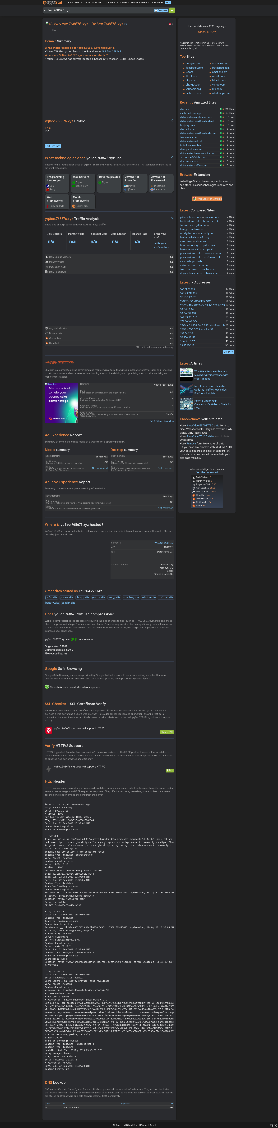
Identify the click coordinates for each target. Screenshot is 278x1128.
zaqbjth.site (68, 602)
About (153, 1125)
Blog (136, 1125)
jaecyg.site (114, 597)
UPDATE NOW (207, 32)
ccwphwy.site (131, 597)
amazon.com (219, 72)
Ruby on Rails (57, 206)
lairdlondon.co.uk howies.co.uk (199, 221)
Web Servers (81, 177)
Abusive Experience (67, 482)
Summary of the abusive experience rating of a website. (75, 488)
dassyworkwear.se (191, 149)
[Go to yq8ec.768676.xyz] (125, 24)
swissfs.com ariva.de (194, 265)
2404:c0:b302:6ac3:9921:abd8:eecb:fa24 (204, 325)
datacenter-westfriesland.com (198, 133)
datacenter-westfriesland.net (197, 121)
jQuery (131, 189)
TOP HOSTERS (109, 2)
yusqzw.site (98, 597)
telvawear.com (188, 137)
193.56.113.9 (187, 333)
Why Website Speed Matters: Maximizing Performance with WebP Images (211, 375)
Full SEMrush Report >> (162, 421)
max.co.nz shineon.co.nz (196, 241)
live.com (217, 89)
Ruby (52, 189)
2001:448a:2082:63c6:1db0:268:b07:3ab (204, 305)
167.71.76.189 (187, 289)
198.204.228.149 (111, 51)
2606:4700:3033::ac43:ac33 (196, 329)
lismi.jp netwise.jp (191, 229)
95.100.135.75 (188, 297)
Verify (64, 746)
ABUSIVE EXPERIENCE (139, 2)
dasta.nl (184, 109)
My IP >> (228, 352)
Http (55, 781)
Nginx (79, 182)
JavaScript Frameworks (159, 178)
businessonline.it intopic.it (196, 249)
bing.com (191, 80)
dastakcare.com (189, 161)
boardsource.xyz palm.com (197, 245)
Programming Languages (55, 178)
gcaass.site (66, 597)
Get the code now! (207, 472)
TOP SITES (78, 2)
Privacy (144, 1125)
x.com (189, 72)
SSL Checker (75, 704)
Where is (74, 524)
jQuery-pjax (82, 206)
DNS (55, 1082)
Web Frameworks (55, 199)
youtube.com (219, 63)
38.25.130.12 (187, 345)
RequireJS (159, 189)
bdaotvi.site (52, 602)
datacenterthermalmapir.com (197, 153)
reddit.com (218, 76)
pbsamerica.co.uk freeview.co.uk (200, 253)
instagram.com (221, 67)
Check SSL (166, 732)
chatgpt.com (193, 84)
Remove (191, 443)
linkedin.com (219, 80)
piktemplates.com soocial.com (199, 217)
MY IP (168, 2)
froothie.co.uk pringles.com (197, 269)
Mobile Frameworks (81, 199)
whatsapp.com (221, 93)
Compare (162, 10)
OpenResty (82, 185)
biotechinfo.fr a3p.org (194, 237)
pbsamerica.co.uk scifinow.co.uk (200, 257)
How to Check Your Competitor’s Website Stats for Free (213, 404)
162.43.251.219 (188, 317)
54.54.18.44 (187, 309)
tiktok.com (192, 76)
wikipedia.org (193, 89)
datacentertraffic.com (193, 165)
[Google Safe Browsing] (47, 687)
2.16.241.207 (187, 341)
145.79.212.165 (188, 293)
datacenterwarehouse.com (196, 117)
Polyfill (131, 185)
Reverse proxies (109, 177)
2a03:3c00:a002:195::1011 (195, 301)
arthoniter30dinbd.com (193, 157)
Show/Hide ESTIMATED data (202, 425)
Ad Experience (63, 435)
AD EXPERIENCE (123, 2)
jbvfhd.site (51, 597)
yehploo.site (148, 597)
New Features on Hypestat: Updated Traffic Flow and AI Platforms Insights (210, 390)
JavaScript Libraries (132, 178)
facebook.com (194, 67)
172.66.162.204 (189, 321)
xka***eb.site (165, 597)
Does (79, 614)
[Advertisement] (109, 88)
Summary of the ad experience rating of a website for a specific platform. (85, 441)
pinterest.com (194, 93)
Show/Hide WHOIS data (200, 436)
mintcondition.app (190, 113)
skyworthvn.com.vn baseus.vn (199, 273)
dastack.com (187, 129)
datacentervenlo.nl (191, 141)
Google (63, 669)
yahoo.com (218, 84)
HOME (70, 2)
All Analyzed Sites (122, 1125)
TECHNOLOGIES (156, 2)
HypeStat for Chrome (209, 199)
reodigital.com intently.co (196, 233)
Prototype (159, 185)
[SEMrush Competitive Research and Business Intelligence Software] (59, 362)
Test (171, 770)
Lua (52, 185)
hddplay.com (187, 125)
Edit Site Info (52, 146)
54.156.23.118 (187, 337)
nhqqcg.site (82, 597)
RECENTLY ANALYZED (93, 2)
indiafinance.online (190, 145)
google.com (193, 63)
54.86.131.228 (188, 313)
